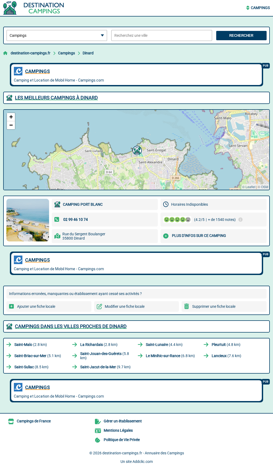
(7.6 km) (226, 356)
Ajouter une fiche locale (36, 306)
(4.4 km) (164, 344)
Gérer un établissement (123, 421)
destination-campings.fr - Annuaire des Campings (143, 453)
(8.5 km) (31, 367)
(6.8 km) (170, 356)
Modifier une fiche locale (124, 306)
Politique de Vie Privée (122, 440)
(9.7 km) (105, 367)
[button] (136, 150)
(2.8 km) (30, 344)
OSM (264, 186)
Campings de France (34, 421)
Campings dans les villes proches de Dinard (71, 326)
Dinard (88, 53)
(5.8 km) (104, 355)
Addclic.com (143, 461)
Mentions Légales (118, 430)
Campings (260, 8)
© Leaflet (248, 186)
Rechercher (241, 36)
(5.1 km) (37, 356)
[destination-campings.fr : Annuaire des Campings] (36, 8)
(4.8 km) (226, 344)
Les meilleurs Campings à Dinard (56, 97)
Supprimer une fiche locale (213, 306)
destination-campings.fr (30, 53)
